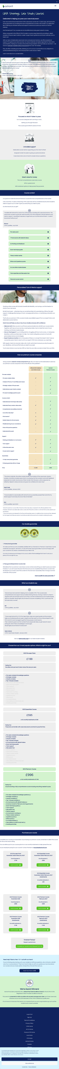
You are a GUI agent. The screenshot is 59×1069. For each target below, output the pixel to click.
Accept (29, 1059)
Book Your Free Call (28, 970)
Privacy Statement (32, 1066)
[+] (29, 794)
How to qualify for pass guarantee (44, 575)
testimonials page (24, 638)
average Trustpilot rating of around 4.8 (18, 45)
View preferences (29, 1063)
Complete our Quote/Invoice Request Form (28, 946)
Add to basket (15, 865)
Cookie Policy (25, 1066)
